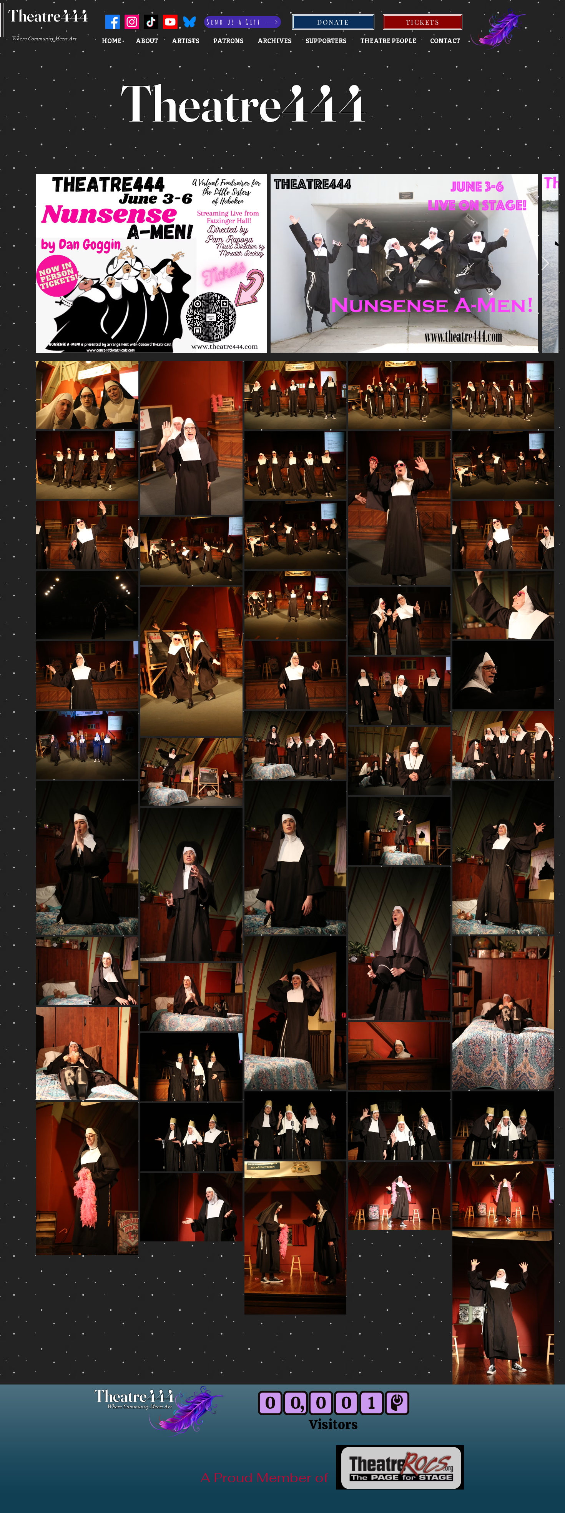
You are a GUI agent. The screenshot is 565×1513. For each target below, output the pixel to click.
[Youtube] (170, 22)
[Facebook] (112, 22)
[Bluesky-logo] (189, 22)
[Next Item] (545, 263)
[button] (326, 41)
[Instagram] (132, 22)
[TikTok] (151, 22)
